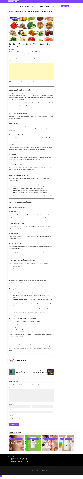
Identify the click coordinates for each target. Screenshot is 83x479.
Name (10, 404)
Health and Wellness (18, 11)
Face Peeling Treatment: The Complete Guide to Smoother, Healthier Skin (49, 443)
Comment (11, 387)
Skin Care (27, 6)
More (52, 6)
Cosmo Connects (21, 360)
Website (11, 409)
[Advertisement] (31, 71)
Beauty (12, 438)
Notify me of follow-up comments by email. (19, 418)
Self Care (33, 6)
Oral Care (46, 6)
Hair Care (40, 6)
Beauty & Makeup (18, 438)
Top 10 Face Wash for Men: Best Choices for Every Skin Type (33, 443)
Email (33, 404)
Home (21, 6)
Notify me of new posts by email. (17, 421)
